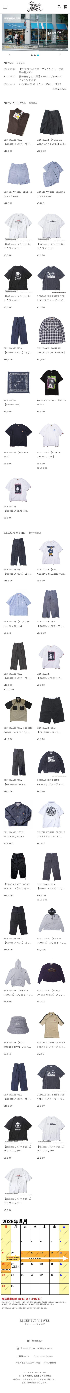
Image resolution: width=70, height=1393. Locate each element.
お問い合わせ (50, 1363)
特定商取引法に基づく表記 (28, 1363)
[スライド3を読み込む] (38, 55)
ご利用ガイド (23, 1356)
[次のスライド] (60, 55)
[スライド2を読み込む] (35, 55)
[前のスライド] (10, 55)
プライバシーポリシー (43, 1356)
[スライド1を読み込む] (32, 55)
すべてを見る (59, 89)
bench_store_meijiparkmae (37, 1348)
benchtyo (37, 1340)
